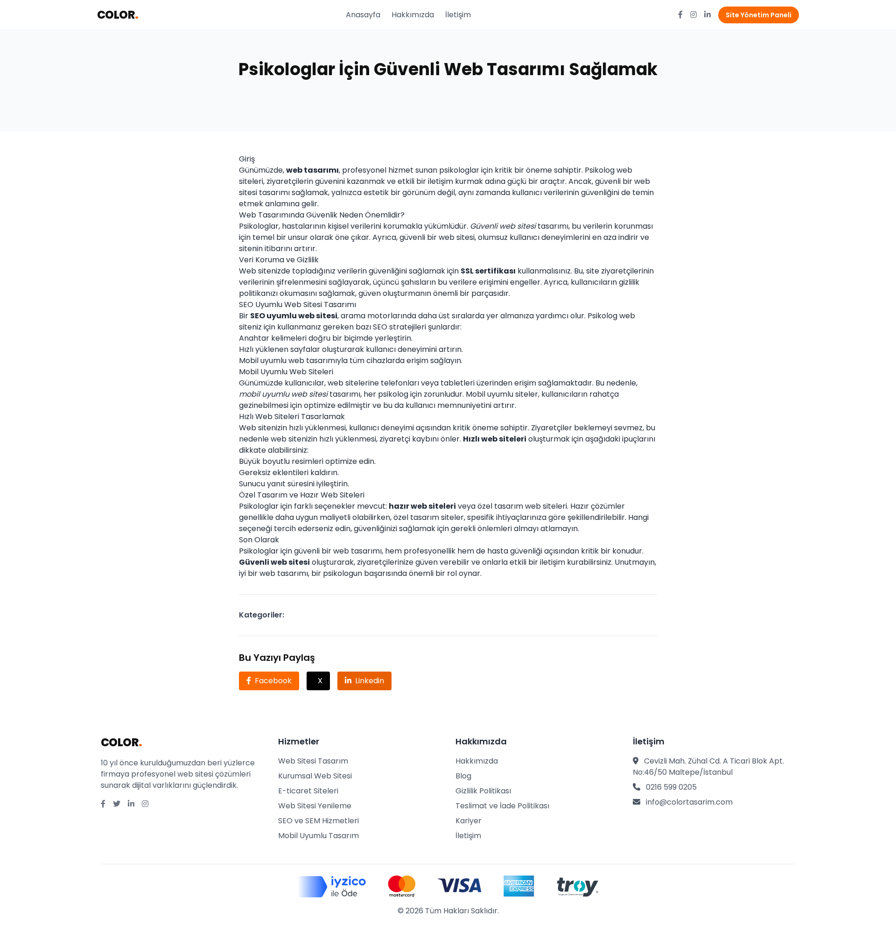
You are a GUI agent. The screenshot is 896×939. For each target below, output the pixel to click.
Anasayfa (363, 14)
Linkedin (369, 680)
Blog (463, 776)
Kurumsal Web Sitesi (315, 776)
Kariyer (468, 820)
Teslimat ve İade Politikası (502, 805)
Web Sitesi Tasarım (313, 761)
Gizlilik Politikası (483, 790)
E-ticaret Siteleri (308, 790)
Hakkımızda (413, 14)
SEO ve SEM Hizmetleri (318, 820)
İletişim (458, 14)
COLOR (117, 14)
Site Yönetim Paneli (758, 15)
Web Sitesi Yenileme (314, 805)
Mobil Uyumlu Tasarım (318, 835)
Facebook (273, 680)
